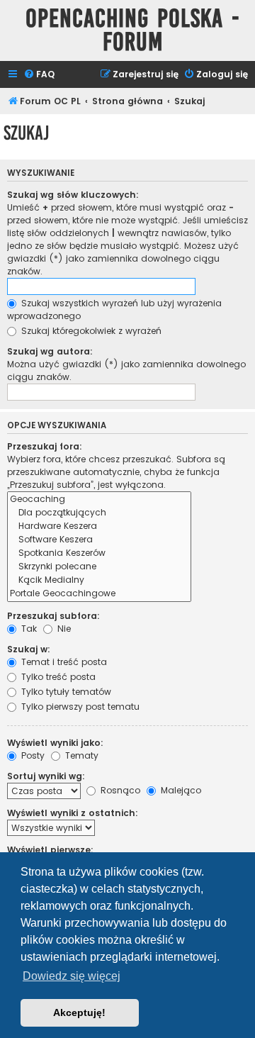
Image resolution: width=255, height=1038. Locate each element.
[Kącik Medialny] (99, 580)
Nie (63, 629)
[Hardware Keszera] (99, 526)
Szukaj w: (28, 649)
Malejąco (179, 790)
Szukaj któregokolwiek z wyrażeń (90, 331)
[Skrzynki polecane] (99, 567)
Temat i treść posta (62, 662)
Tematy (80, 755)
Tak (27, 629)
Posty (31, 755)
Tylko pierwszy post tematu (79, 707)
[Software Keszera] (99, 540)
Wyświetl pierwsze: (50, 850)
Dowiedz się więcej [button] (71, 976)
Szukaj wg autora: (50, 351)
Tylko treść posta (57, 677)
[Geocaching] (99, 499)
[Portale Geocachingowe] (99, 594)
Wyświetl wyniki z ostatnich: (72, 813)
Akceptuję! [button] (79, 1012)
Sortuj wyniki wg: (46, 776)
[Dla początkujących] (99, 513)
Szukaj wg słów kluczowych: (73, 195)
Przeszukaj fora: (44, 446)
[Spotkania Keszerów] (99, 553)
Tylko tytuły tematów (64, 692)
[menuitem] (39, 74)
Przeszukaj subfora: (53, 616)
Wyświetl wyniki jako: (55, 743)
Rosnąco (119, 790)
